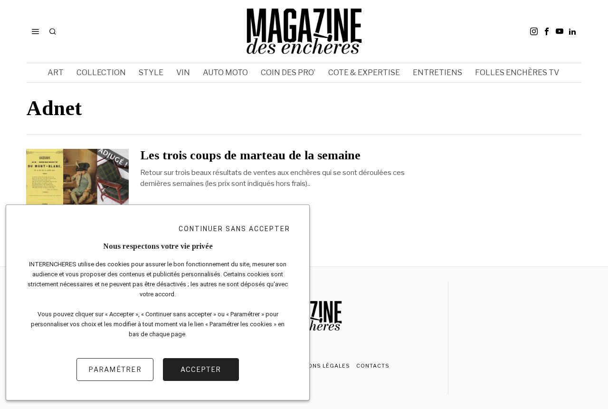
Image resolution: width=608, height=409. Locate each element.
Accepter (200, 369)
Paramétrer (115, 369)
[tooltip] (534, 31)
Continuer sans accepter (234, 229)
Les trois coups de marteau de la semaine (250, 155)
